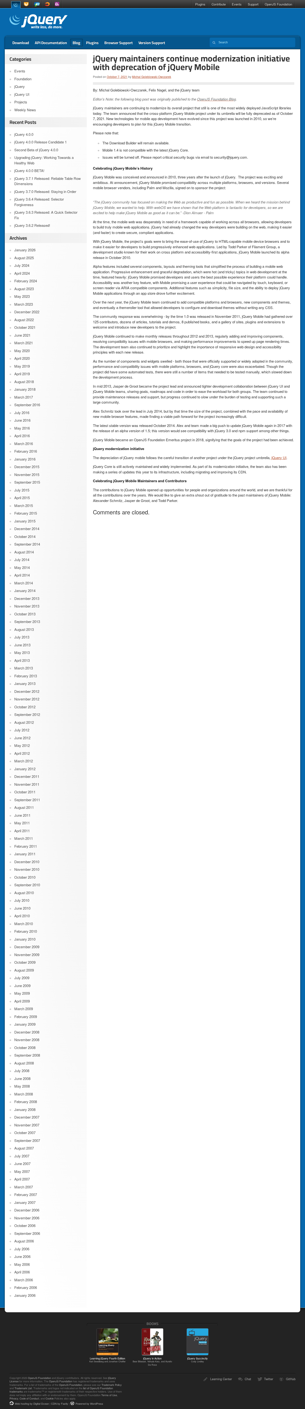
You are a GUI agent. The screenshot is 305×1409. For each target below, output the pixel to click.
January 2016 (25, 458)
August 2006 (24, 1240)
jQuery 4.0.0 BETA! (29, 170)
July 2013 (21, 636)
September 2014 (27, 544)
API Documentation (51, 42)
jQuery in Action (152, 1361)
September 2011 (27, 799)
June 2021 (22, 335)
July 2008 (21, 1070)
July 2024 (21, 265)
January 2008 (25, 1109)
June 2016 (22, 420)
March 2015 (23, 505)
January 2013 (25, 683)
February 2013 (25, 675)
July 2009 (21, 977)
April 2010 (22, 915)
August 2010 (24, 892)
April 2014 (22, 575)
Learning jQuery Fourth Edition (107, 1359)
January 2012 (25, 768)
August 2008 (24, 1062)
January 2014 (25, 590)
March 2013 (23, 667)
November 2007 (26, 1124)
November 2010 (26, 869)
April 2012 (22, 753)
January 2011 (25, 853)
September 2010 (27, 884)
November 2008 (26, 1039)
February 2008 (25, 1101)
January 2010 (25, 939)
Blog (76, 42)
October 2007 (25, 1132)
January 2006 (25, 1295)
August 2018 (24, 381)
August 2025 (24, 257)
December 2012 (26, 691)
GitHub (290, 1379)
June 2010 (22, 908)
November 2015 (26, 474)
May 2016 (22, 428)
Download (20, 42)
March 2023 (23, 304)
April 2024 (22, 273)
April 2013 (22, 660)
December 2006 (26, 1209)
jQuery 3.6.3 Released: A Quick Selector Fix (45, 215)
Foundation (22, 78)
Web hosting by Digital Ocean (32, 1403)
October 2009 (25, 962)
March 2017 (23, 397)
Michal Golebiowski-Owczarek (151, 77)
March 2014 (23, 582)
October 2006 (25, 1225)
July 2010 (21, 900)
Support (253, 4)
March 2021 (23, 342)
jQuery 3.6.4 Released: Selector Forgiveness (39, 202)
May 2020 (22, 350)
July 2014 (21, 559)
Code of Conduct (29, 1398)
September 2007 (27, 1140)
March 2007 (23, 1186)
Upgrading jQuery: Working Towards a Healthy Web (44, 160)
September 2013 (27, 621)
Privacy (14, 1398)
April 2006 (22, 1271)
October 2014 (25, 536)
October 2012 (25, 706)
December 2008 (26, 1031)
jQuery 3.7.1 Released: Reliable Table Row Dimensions (47, 181)
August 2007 (24, 1148)
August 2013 (24, 629)
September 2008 (27, 1055)
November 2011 (26, 784)
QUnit (57, 4)
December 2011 (26, 776)
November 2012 (26, 698)
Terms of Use (109, 1395)
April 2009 (22, 1001)
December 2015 (26, 466)
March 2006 (23, 1279)
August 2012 (24, 722)
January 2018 (25, 389)
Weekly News (25, 109)
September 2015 (27, 482)
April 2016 (22, 435)
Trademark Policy (112, 1385)
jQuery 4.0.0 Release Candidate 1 (40, 141)
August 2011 (24, 807)
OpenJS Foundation (278, 4)
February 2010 (25, 931)
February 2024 (25, 280)
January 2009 (25, 1024)
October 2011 (25, 791)
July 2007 (21, 1155)
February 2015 (25, 513)
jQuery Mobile (37, 4)
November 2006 (26, 1217)
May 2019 (22, 366)
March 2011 (23, 838)
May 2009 (22, 993)
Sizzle (47, 4)
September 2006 (27, 1233)
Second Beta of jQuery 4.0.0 (36, 149)
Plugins (200, 4)
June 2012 (22, 737)
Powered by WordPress (89, 1403)
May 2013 (22, 652)
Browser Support (118, 42)
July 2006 (21, 1248)
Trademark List (23, 1388)
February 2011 (25, 846)
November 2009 (26, 954)
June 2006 (22, 1256)
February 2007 (25, 1194)
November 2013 (26, 605)
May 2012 (22, 745)
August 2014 (24, 551)
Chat (248, 1379)
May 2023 (22, 296)
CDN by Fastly (59, 1403)
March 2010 (23, 923)
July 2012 (21, 729)
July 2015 (21, 489)
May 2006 (22, 1264)
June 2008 (22, 1078)
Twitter (268, 1379)
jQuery (16, 4)
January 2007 (25, 1202)
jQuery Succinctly (197, 1359)
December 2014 (26, 528)
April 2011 (22, 830)
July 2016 (21, 412)
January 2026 (25, 249)
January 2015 (25, 520)
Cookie (50, 1398)
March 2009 (23, 1008)
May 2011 (22, 822)
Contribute (219, 4)
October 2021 (25, 327)
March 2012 (23, 760)
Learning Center (221, 1379)
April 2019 (22, 373)
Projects (20, 101)
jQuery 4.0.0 (23, 134)
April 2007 (22, 1178)
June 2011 (22, 815)
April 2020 (22, 358)
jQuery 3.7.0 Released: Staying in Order (45, 191)
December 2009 (26, 946)
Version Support (151, 42)
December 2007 (26, 1117)
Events (237, 4)
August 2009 (24, 970)
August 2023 (24, 288)
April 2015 (22, 497)
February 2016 (25, 451)
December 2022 (26, 311)
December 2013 (26, 598)
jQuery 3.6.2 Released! (32, 225)
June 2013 (22, 644)
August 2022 (24, 319)
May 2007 (22, 1171)
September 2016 (27, 404)
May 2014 (22, 567)
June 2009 (22, 985)
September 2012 (27, 714)
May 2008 (22, 1086)
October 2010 (25, 877)
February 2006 (25, 1287)
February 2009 (25, 1016)
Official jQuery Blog (38, 22)
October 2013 (25, 613)
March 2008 (23, 1093)
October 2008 (25, 1047)
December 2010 (26, 861)
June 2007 (22, 1163)
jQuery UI (27, 4)
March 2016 (23, 443)
